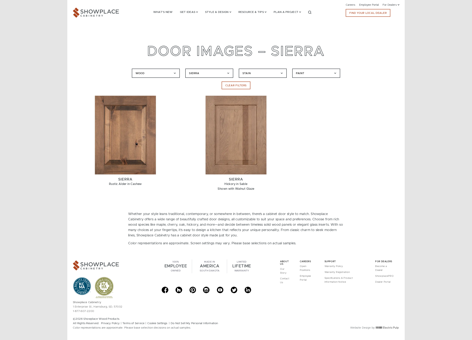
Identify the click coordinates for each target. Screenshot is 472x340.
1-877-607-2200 (83, 311)
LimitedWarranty (241, 266)
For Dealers (390, 5)
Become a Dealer (381, 268)
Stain (246, 73)
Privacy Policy (110, 323)
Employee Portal (369, 5)
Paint (300, 73)
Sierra (194, 73)
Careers (350, 5)
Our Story (283, 271)
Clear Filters (236, 85)
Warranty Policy (333, 266)
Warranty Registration (337, 272)
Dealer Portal (383, 282)
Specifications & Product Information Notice (338, 280)
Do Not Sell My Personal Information (194, 323)
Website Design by (363, 327)
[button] (309, 12)
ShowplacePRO (384, 276)
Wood (140, 73)
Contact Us (284, 280)
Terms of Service (133, 323)
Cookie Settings (157, 323)
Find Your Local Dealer (368, 13)
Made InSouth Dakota (210, 266)
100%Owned (175, 266)
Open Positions (305, 268)
